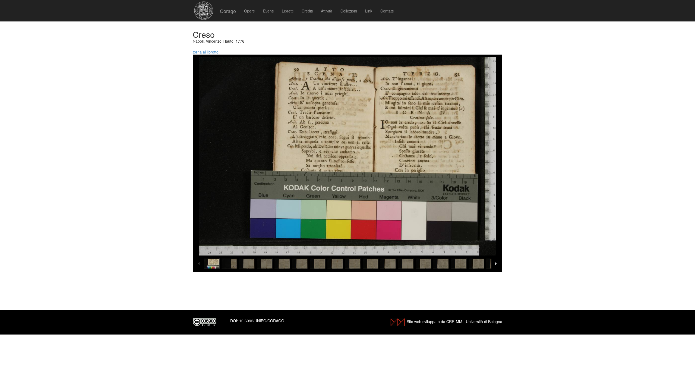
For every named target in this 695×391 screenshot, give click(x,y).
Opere (249, 11)
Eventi (268, 11)
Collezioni (348, 11)
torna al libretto (206, 52)
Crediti (307, 11)
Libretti (287, 11)
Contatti (387, 11)
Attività (326, 11)
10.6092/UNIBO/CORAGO (261, 320)
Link (368, 11)
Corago (228, 10)
